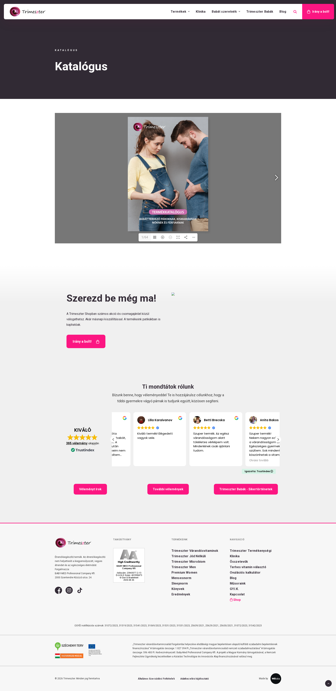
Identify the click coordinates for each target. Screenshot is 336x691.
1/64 (144, 237)
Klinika (201, 11)
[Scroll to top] (328, 683)
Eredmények (181, 594)
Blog (282, 11)
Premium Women (184, 572)
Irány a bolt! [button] (82, 341)
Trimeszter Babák (259, 11)
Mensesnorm (182, 578)
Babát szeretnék (224, 11)
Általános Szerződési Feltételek (156, 678)
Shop (237, 600)
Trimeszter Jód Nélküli (189, 556)
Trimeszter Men (184, 567)
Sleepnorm (180, 583)
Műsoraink (238, 583)
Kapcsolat (237, 594)
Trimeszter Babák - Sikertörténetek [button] (245, 489)
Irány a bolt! (320, 11)
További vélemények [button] (168, 489)
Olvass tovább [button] (238, 460)
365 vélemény (77, 443)
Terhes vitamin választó (248, 567)
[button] (278, 439)
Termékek (178, 11)
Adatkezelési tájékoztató (194, 678)
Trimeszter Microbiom (188, 561)
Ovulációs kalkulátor (245, 572)
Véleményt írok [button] (90, 489)
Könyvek (178, 589)
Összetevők (239, 561)
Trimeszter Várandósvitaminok (195, 551)
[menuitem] (180, 11)
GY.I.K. (234, 589)
